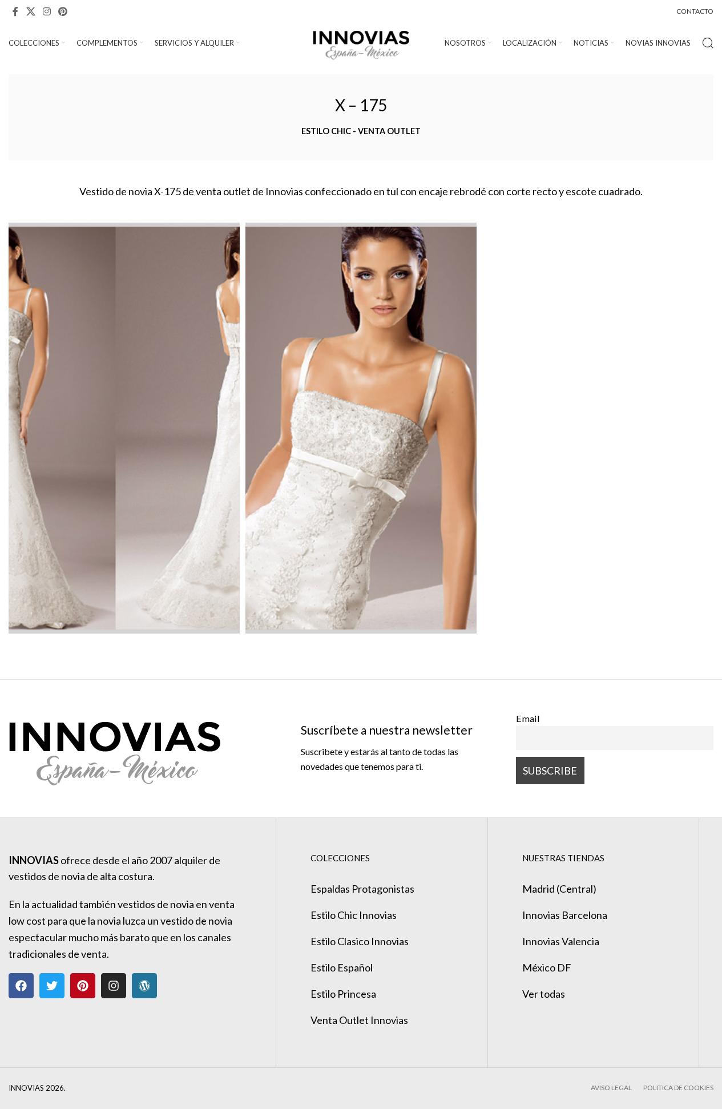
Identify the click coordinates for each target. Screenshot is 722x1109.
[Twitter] (51, 985)
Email (528, 718)
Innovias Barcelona (564, 915)
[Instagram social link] (46, 11)
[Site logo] (361, 41)
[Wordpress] (144, 985)
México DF (546, 967)
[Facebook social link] (15, 11)
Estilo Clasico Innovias (359, 941)
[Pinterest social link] (63, 11)
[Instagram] (113, 985)
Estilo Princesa (343, 993)
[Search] (707, 42)
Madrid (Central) (559, 888)
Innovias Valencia (560, 941)
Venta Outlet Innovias (359, 1020)
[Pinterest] (82, 985)
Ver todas (543, 993)
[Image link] (114, 747)
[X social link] (30, 11)
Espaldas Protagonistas (362, 888)
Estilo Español (341, 967)
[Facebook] (21, 985)
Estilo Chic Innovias (353, 915)
